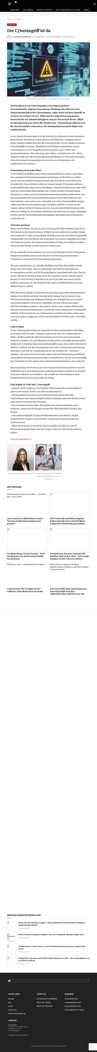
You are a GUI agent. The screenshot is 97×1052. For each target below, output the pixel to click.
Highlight (15, 10)
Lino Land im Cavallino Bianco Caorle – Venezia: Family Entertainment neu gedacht (25, 521)
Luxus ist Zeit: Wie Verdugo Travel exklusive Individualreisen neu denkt (25, 590)
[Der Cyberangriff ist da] (48, 69)
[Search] (94, 4)
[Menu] (9, 4)
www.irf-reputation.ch (20, 439)
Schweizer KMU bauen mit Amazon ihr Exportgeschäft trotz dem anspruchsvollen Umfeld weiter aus (68, 591)
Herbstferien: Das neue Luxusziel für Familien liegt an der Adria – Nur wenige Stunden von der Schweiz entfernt (69, 556)
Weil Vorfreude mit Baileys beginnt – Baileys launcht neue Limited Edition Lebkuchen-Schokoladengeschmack (67, 521)
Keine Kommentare (54, 37)
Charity (87, 10)
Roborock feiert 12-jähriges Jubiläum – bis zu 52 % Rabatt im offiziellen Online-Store (51, 934)
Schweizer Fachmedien (22, 37)
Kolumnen (28, 10)
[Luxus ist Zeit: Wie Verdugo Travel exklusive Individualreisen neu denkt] (27, 574)
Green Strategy (44, 10)
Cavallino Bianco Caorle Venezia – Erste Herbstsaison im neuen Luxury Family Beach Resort (26, 556)
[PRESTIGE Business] (53, 4)
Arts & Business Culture (68, 10)
